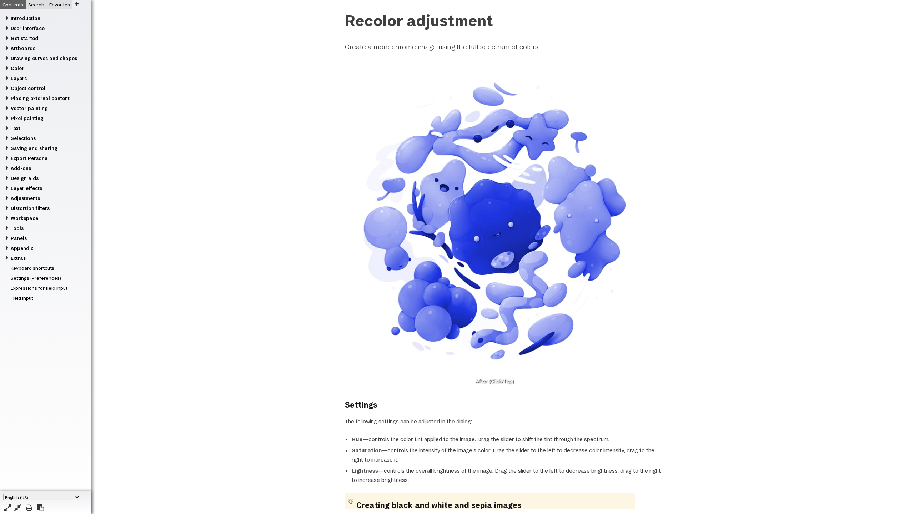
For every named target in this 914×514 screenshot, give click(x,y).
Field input (22, 298)
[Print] (29, 507)
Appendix (22, 248)
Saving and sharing (34, 148)
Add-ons (21, 168)
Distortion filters (30, 208)
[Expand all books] (7, 507)
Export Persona (29, 158)
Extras (18, 258)
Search (36, 4)
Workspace (24, 218)
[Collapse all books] (17, 507)
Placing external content (40, 98)
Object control (28, 88)
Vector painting (29, 108)
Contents (12, 4)
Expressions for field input (39, 288)
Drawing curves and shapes (44, 58)
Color (17, 68)
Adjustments (25, 198)
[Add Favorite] (77, 4)
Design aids (25, 178)
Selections (23, 138)
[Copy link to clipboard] (40, 507)
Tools (17, 228)
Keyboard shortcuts (32, 268)
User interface (28, 28)
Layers (19, 78)
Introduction (25, 18)
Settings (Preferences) (36, 278)
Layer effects (26, 188)
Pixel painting (27, 118)
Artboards (23, 48)
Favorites (59, 4)
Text (15, 128)
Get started (24, 38)
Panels (19, 238)
